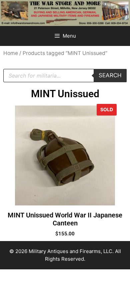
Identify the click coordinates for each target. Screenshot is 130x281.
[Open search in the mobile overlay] (65, 75)
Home (10, 53)
